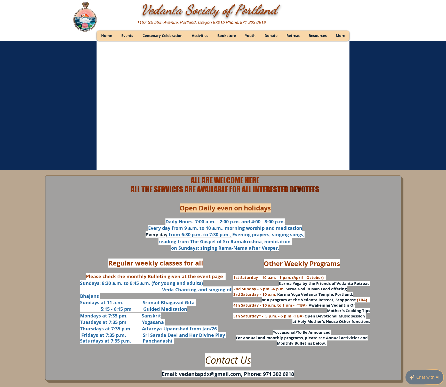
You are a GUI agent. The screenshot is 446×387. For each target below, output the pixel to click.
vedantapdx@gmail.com (210, 373)
